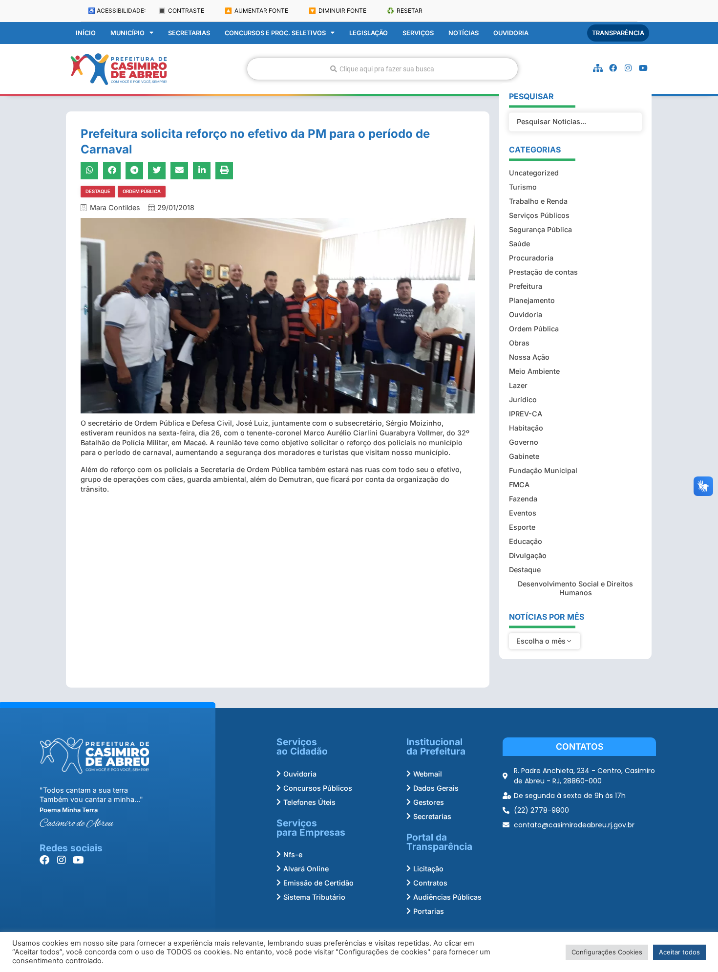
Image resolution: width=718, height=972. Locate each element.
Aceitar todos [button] (679, 952)
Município (127, 33)
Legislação (368, 33)
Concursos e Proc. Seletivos (275, 33)
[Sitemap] (598, 68)
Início (86, 33)
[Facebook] (613, 68)
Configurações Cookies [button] (606, 952)
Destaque (97, 191)
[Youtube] (643, 68)
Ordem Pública (142, 191)
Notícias (463, 33)
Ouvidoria (510, 33)
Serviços (418, 33)
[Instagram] (628, 68)
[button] (89, 170)
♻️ (404, 10)
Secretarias (189, 33)
